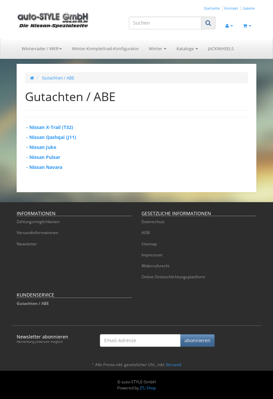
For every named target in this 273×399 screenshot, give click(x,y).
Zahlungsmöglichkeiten (38, 221)
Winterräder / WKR (40, 49)
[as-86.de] (53, 20)
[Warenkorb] (247, 25)
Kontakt (231, 8)
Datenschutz (153, 221)
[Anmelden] (229, 25)
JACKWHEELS (221, 49)
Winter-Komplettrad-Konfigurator (105, 49)
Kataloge (185, 49)
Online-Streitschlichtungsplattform (173, 277)
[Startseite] (32, 78)
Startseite (212, 8)
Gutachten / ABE (33, 303)
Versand (173, 364)
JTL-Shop (148, 388)
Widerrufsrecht (155, 266)
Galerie (249, 8)
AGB (145, 232)
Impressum (151, 255)
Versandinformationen (37, 232)
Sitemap (149, 244)
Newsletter (27, 244)
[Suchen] (208, 23)
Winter (156, 49)
